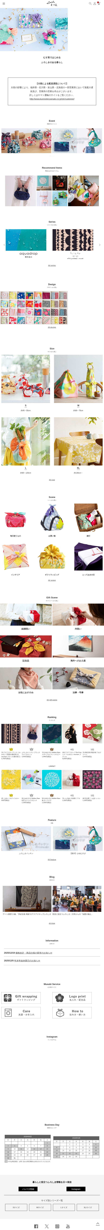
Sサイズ (16, 1207)
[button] (4, 245)
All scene (52, 580)
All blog (52, 923)
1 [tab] (50, 156)
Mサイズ (40, 1207)
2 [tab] (52, 156)
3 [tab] (54, 156)
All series (52, 265)
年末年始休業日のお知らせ (27, 961)
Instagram (76, 1189)
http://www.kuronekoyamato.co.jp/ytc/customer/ (52, 99)
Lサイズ (64, 1207)
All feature (52, 860)
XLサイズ (88, 1207)
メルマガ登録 (28, 1189)
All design (52, 327)
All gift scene (52, 700)
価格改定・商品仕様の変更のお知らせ (33, 953)
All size (52, 480)
